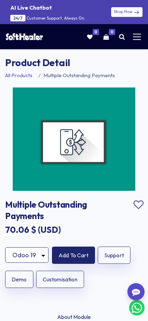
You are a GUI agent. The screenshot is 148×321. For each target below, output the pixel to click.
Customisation (60, 279)
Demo (19, 279)
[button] (73, 255)
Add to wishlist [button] (138, 205)
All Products (18, 75)
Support (114, 255)
